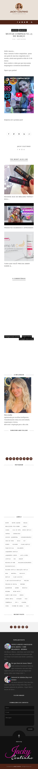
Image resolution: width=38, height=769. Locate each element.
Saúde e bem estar (10, 595)
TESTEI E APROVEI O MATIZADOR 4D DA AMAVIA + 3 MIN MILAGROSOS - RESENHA (21, 647)
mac (15, 558)
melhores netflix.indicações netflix (16, 569)
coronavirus (16, 533)
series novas (9, 598)
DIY (24, 540)
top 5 (16, 602)
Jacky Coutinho (24, 146)
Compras (7, 533)
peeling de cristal (11, 584)
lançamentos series (11, 555)
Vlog (27, 605)
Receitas (24, 587)
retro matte (16, 591)
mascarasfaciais (10, 566)
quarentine (8, 587)
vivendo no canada (17, 605)
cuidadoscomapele (26, 537)
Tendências (8, 602)
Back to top (19, 741)
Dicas (18, 540)
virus (7, 605)
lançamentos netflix (11, 551)
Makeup (23, 30)
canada (7, 530)
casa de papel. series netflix (22, 530)
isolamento (20, 548)
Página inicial (26, 336)
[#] (7, 458)
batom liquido (16, 522)
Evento (7, 544)
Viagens (24, 602)
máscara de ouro (10, 562)
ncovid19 (22, 573)
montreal (13, 573)
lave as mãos (24, 555)
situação (19, 598)
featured (15, 544)
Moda (6, 573)
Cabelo (25, 526)
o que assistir (17, 577)
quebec (17, 587)
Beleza (15, 30)
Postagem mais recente (12, 336)
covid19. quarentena (11, 537)
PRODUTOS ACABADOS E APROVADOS (18, 228)
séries (22, 595)
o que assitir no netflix (13, 580)
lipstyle (8, 558)
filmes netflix (25, 544)
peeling (26, 580)
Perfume (22, 584)
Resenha (7, 591)
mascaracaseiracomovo (24, 562)
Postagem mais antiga (26, 339)
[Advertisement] (15, 357)
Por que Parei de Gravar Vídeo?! (21, 663)
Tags (26, 598)
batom (7, 522)
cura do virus (9, 540)
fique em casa (9, 548)
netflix (7, 577)
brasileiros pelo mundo (12, 526)
